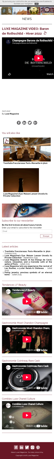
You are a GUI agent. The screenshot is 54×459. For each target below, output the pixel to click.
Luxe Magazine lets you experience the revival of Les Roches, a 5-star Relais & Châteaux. (28, 267)
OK (37, 4)
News (27, 19)
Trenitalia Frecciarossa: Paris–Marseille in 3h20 (25, 163)
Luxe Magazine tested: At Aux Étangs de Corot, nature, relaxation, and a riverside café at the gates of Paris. (28, 262)
